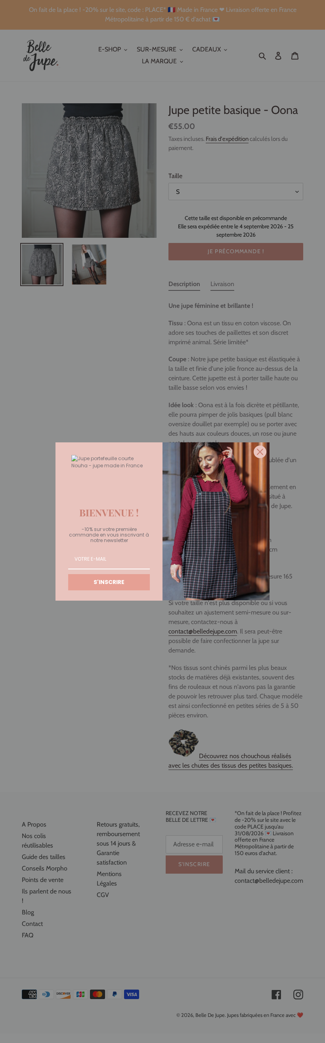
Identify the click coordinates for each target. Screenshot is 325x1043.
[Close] (260, 451)
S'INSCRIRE (109, 582)
